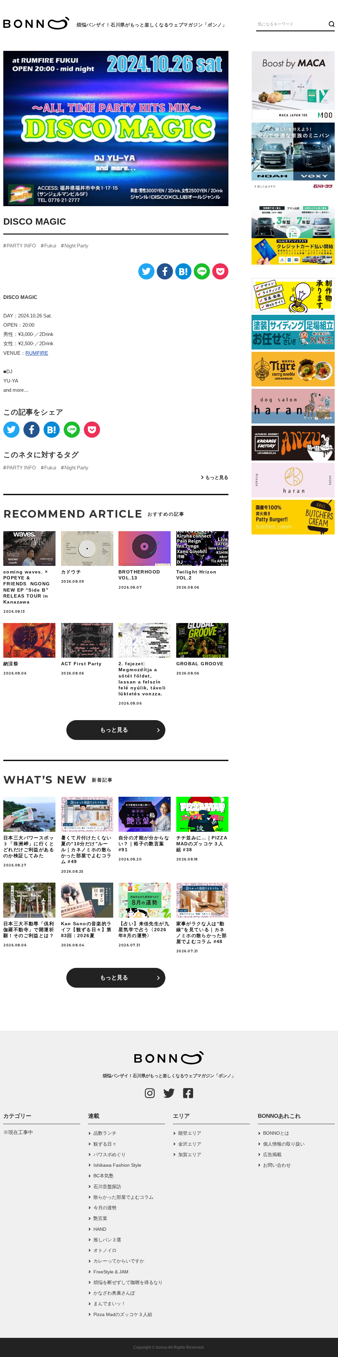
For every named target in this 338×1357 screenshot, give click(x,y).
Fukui (50, 245)
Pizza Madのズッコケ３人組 (122, 1314)
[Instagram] (150, 1093)
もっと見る (216, 477)
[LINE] (202, 271)
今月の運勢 (105, 1207)
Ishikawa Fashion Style (117, 1165)
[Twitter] (146, 271)
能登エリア (189, 1133)
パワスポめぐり (109, 1154)
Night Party (76, 245)
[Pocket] (220, 271)
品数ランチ (105, 1133)
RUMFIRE (36, 353)
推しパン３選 (107, 1239)
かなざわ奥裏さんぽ (114, 1293)
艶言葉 (100, 1218)
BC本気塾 (103, 1175)
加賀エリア (189, 1154)
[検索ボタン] (331, 24)
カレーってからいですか (118, 1261)
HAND (99, 1229)
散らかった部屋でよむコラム (123, 1197)
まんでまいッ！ (109, 1303)
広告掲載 (272, 1154)
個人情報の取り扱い (284, 1144)
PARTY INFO (21, 245)
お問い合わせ (277, 1165)
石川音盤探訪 (107, 1186)
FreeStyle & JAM (110, 1271)
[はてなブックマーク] (183, 271)
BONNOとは (276, 1133)
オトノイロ (105, 1250)
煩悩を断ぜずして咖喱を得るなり (128, 1282)
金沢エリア (189, 1144)
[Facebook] (165, 271)
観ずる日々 (105, 1144)
